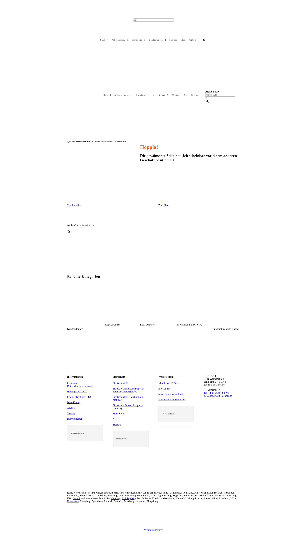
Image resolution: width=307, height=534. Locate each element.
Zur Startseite (74, 205)
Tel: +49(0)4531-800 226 (216, 393)
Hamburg (115, 498)
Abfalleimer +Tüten (168, 383)
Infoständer (164, 388)
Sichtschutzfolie (121, 383)
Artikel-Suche (212, 91)
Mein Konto (73, 402)
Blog (183, 40)
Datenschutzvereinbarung (80, 386)
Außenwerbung (118, 40)
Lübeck (76, 498)
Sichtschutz (137, 40)
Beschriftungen (156, 40)
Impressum (72, 383)
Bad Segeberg (129, 498)
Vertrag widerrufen (153, 530)
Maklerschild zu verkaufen (171, 394)
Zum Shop (163, 205)
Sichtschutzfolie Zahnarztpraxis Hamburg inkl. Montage (128, 390)
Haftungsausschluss (77, 391)
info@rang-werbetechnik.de (218, 395)
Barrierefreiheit (74, 418)
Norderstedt (73, 501)
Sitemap (71, 413)
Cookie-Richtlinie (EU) (79, 397)
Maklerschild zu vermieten (171, 399)
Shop (102, 40)
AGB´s (71, 407)
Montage (173, 40)
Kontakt (192, 40)
